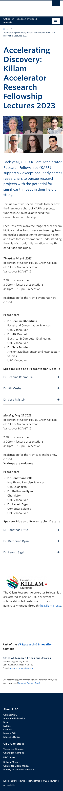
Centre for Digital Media (16, 765)
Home (6, 29)
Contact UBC (10, 714)
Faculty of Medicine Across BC (19, 769)
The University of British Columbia (23, 7)
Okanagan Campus (13, 752)
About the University (14, 718)
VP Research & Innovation (35, 644)
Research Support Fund (29, 683)
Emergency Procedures (14, 781)
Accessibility (9, 785)
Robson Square (11, 762)
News (6, 722)
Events (7, 725)
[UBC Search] (56, 4)
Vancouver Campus (13, 749)
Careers (7, 729)
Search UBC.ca (11, 737)
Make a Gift (9, 733)
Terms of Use (34, 781)
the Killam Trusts (50, 605)
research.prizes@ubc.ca (21, 668)
